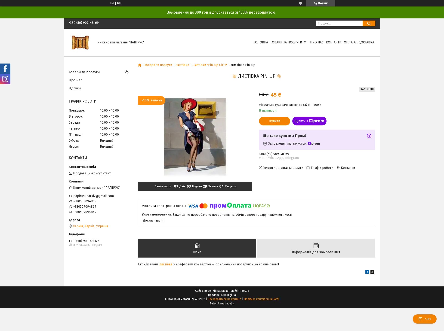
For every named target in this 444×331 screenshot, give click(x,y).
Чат (428, 319)
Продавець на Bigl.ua (222, 295)
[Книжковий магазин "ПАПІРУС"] (80, 42)
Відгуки (75, 88)
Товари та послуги (286, 42)
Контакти (334, 42)
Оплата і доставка (359, 42)
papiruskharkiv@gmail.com (93, 196)
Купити (274, 121)
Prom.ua (244, 290)
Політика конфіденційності (261, 299)
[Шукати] (369, 23)
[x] (372, 273)
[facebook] (367, 273)
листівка (165, 264)
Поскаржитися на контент (224, 299)
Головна (261, 42)
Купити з (301, 121)
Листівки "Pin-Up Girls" (209, 65)
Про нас (317, 42)
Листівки (182, 65)
